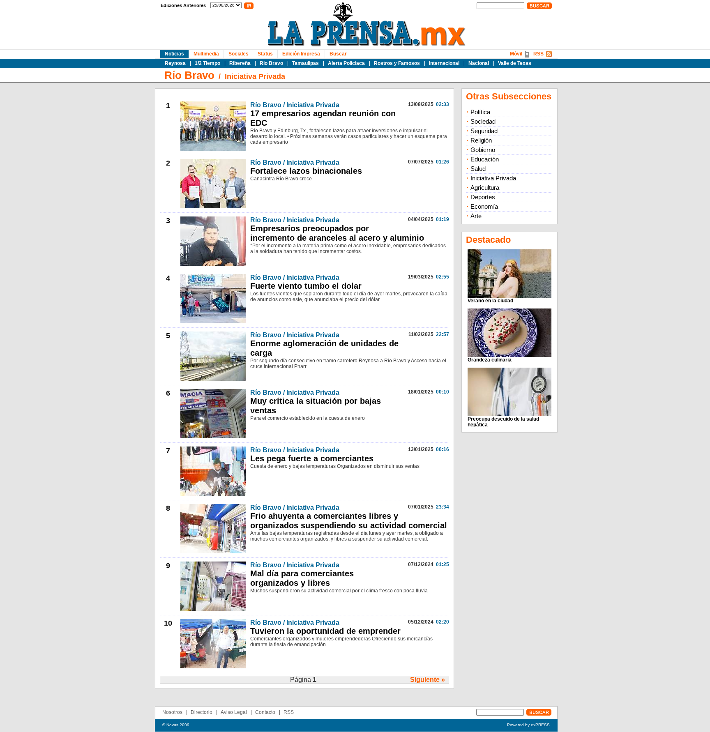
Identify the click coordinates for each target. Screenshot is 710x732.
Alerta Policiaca (346, 63)
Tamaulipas (305, 63)
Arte (476, 215)
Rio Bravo (271, 63)
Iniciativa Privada (255, 76)
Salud (478, 168)
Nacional (478, 63)
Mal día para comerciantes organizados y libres (302, 578)
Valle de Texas (514, 63)
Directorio (201, 712)
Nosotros (172, 712)
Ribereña (240, 63)
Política (480, 111)
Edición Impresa (301, 54)
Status (265, 54)
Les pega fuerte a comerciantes (311, 458)
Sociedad (483, 121)
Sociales (238, 54)
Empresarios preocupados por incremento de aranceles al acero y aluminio (337, 233)
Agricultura (484, 187)
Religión (481, 140)
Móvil (516, 54)
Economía (484, 206)
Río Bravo (189, 75)
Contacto (265, 712)
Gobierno (482, 149)
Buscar (338, 54)
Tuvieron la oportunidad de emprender (325, 630)
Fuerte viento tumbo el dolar (306, 285)
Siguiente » (427, 679)
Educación (484, 159)
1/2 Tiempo (207, 63)
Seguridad (484, 130)
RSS (538, 54)
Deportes (482, 196)
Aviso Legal (234, 712)
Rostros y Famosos (397, 63)
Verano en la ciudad (490, 301)
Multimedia (206, 54)
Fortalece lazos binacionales (306, 170)
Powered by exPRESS (528, 725)
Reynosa (175, 63)
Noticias (174, 54)
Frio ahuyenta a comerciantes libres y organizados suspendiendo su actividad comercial (348, 520)
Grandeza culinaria (490, 360)
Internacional (444, 63)
